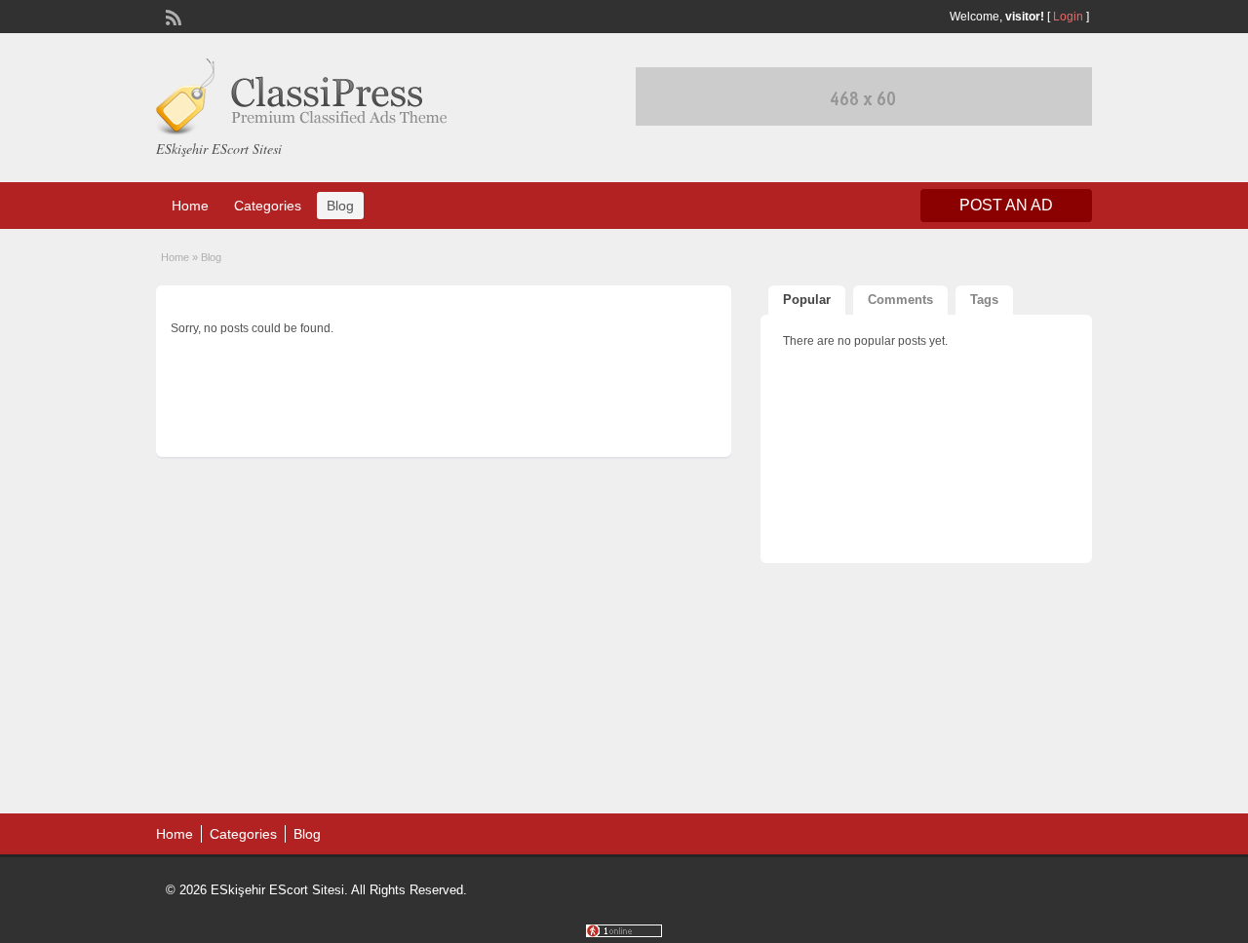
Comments (900, 299)
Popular (807, 299)
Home (190, 205)
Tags (984, 299)
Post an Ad (1006, 205)
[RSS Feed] (171, 15)
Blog (340, 205)
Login (1068, 16)
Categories (267, 205)
